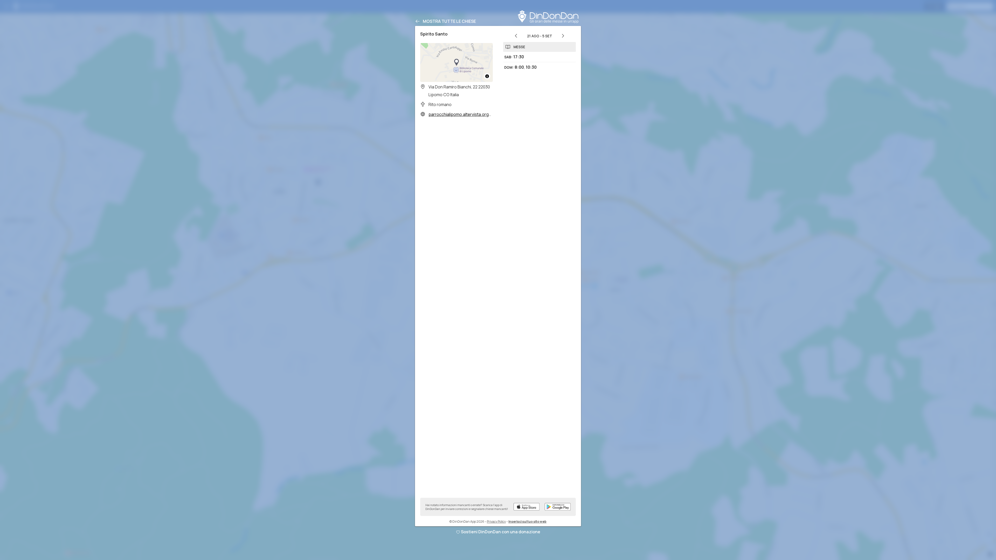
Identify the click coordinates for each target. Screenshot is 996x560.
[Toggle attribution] (487, 76)
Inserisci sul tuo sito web (527, 521)
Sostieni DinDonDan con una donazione (500, 532)
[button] (456, 62)
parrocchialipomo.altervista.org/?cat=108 (468, 114)
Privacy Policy (496, 521)
